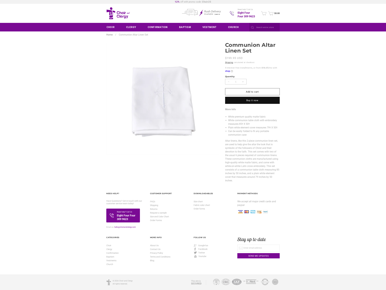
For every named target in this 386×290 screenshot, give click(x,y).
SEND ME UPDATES (258, 256)
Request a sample (158, 213)
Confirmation (112, 253)
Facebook (202, 249)
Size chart (198, 201)
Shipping (229, 62)
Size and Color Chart (159, 216)
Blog (152, 260)
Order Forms (156, 220)
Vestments (111, 260)
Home (109, 34)
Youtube (202, 256)
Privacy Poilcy (156, 253)
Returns (153, 209)
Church (109, 264)
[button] (112, 27)
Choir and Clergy (126, 281)
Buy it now (252, 100)
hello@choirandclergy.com (125, 227)
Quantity (230, 76)
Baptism (110, 257)
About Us (154, 245)
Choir (108, 245)
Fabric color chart (202, 205)
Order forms (199, 209)
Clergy (109, 249)
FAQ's (152, 201)
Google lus (203, 245)
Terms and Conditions (160, 257)
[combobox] (265, 27)
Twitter (201, 252)
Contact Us (155, 249)
